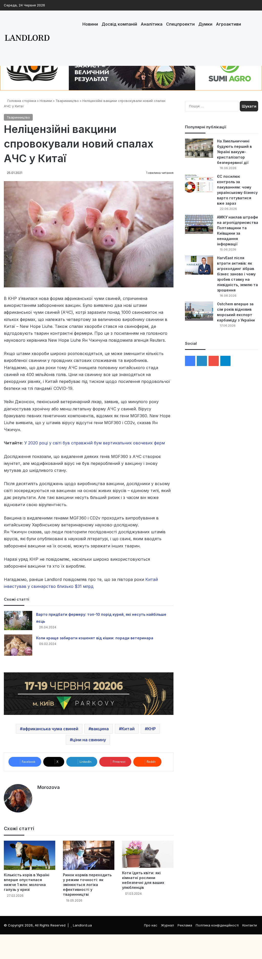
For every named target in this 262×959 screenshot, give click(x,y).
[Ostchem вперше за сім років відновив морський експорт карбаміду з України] (199, 311)
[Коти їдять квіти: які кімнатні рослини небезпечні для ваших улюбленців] (147, 854)
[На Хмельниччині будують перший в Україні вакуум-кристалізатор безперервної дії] (199, 148)
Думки (205, 24)
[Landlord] (27, 38)
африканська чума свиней (50, 728)
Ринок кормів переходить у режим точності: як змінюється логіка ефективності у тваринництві (87, 885)
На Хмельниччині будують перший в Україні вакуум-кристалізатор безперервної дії (234, 152)
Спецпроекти (180, 24)
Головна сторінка (21, 101)
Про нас (150, 925)
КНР (151, 728)
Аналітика (151, 24)
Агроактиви (228, 24)
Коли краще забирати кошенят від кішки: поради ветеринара (94, 638)
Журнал (167, 925)
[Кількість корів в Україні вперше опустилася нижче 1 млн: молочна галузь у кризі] (29, 855)
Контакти (249, 925)
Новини (90, 24)
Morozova (48, 787)
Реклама (185, 925)
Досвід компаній (119, 24)
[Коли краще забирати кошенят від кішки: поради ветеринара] (18, 645)
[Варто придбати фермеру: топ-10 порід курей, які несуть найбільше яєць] (18, 620)
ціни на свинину (89, 739)
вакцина (100, 728)
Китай (128, 728)
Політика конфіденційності (217, 925)
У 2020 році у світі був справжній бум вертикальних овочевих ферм (94, 442)
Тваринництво (67, 101)
